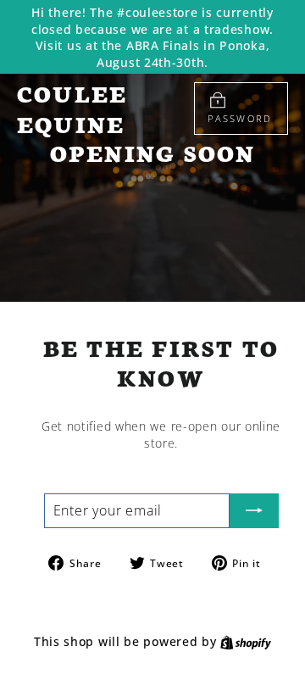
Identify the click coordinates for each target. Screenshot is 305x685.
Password (240, 118)
